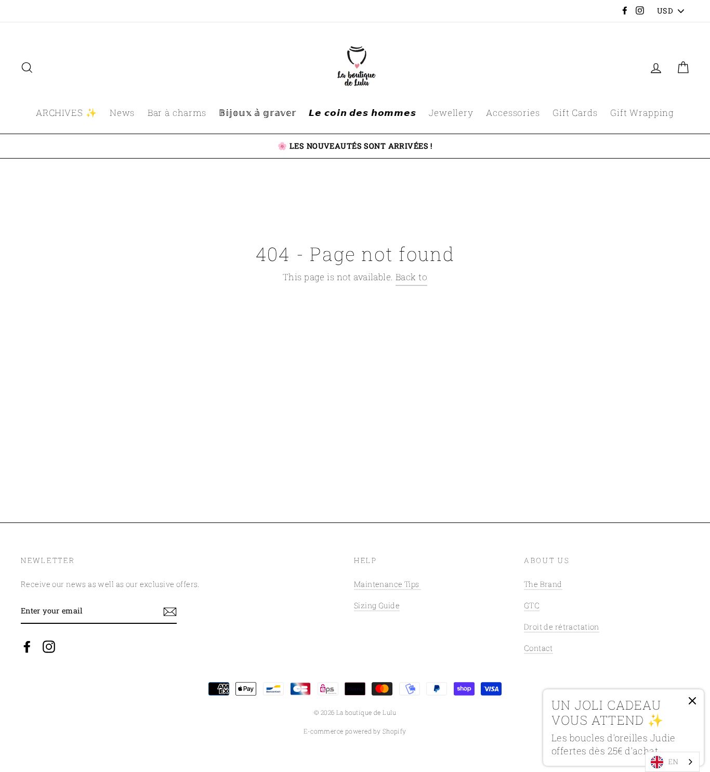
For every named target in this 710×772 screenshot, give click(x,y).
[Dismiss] (692, 703)
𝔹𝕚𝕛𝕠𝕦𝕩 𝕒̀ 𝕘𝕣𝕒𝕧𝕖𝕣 (257, 113)
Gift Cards (575, 113)
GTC (532, 605)
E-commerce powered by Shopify (355, 731)
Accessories (513, 113)
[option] (355, 146)
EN (673, 761)
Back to (411, 277)
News (122, 113)
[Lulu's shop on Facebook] (27, 646)
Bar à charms (177, 113)
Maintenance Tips (387, 584)
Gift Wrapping (642, 113)
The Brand (543, 584)
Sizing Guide (377, 605)
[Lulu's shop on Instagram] (49, 646)
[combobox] (672, 762)
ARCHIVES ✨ (66, 113)
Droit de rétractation (561, 627)
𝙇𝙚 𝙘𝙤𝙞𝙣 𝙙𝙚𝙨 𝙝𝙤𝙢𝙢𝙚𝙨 (362, 113)
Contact (538, 648)
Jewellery (451, 113)
